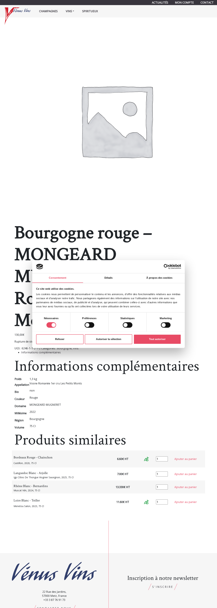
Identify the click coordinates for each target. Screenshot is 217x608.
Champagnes (48, 11)
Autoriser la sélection (108, 339)
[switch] (89, 325)
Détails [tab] (108, 277)
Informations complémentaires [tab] (41, 352)
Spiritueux (90, 11)
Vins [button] (69, 11)
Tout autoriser (157, 339)
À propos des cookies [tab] (159, 277)
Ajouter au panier (185, 459)
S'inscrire (162, 587)
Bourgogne (64, 348)
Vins (75, 348)
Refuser (59, 339)
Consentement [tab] (57, 277)
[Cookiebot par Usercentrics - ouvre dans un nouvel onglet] (166, 266)
